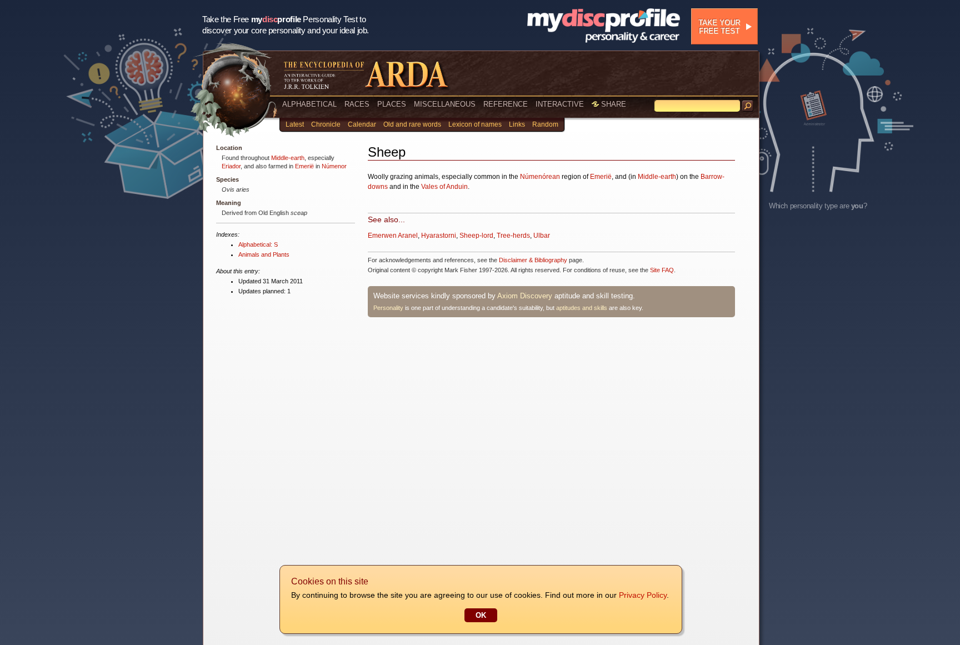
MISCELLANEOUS (445, 104)
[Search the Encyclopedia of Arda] (747, 106)
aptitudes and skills (581, 307)
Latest (295, 124)
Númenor (334, 166)
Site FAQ (662, 270)
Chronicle (326, 124)
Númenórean (540, 177)
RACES (356, 104)
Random (545, 124)
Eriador (231, 166)
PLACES (391, 104)
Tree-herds (513, 235)
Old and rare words (412, 124)
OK (481, 615)
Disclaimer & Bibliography (533, 260)
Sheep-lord (476, 235)
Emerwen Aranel (393, 235)
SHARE (612, 104)
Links (517, 124)
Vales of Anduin (444, 187)
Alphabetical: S (258, 244)
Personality (388, 307)
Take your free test (719, 26)
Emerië (304, 166)
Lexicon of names (475, 124)
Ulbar (541, 235)
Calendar (362, 124)
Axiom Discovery (524, 296)
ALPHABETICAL (309, 104)
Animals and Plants (263, 254)
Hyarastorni (438, 235)
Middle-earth (287, 157)
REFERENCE (505, 104)
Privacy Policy (643, 595)
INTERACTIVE (560, 104)
